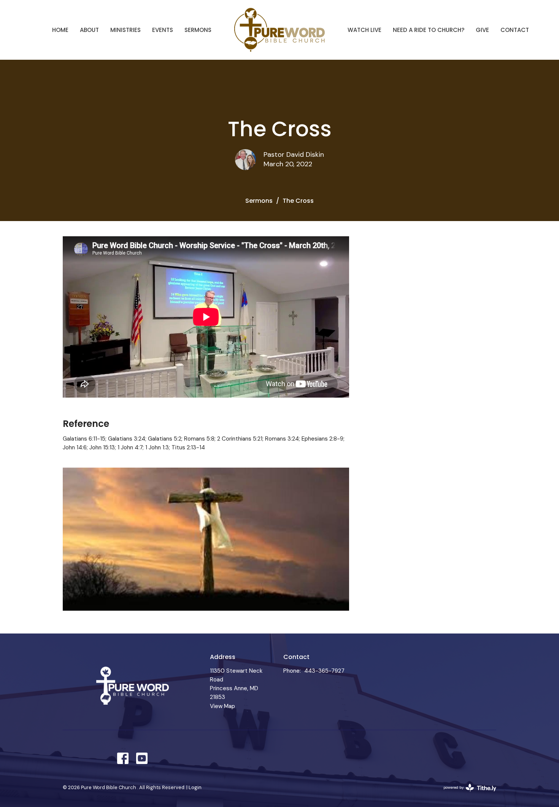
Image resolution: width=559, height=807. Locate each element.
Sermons (197, 30)
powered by (465, 794)
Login (195, 787)
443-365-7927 (324, 671)
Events (162, 30)
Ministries (125, 30)
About (89, 30)
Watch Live (364, 30)
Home (60, 30)
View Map (222, 706)
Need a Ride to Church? (428, 30)
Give (482, 30)
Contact (514, 30)
